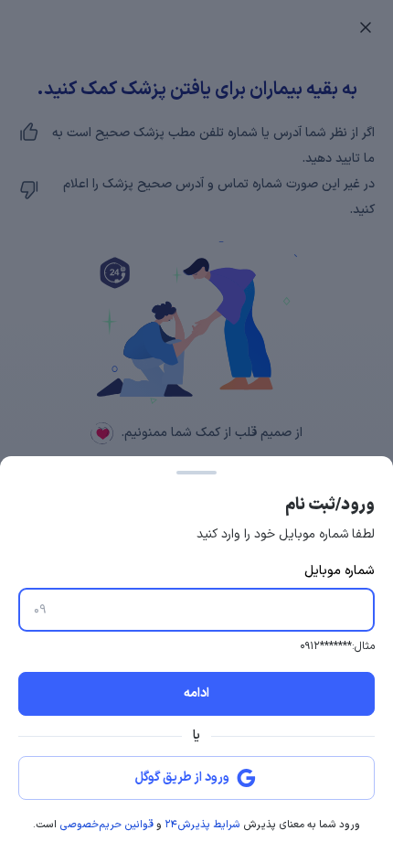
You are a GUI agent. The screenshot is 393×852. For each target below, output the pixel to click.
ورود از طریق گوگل (182, 777)
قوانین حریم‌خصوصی (106, 825)
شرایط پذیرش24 (202, 825)
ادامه (196, 693)
